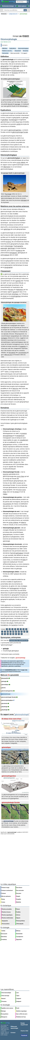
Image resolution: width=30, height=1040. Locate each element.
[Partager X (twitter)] (26, 36)
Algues (18, 918)
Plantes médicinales (7, 918)
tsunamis (14, 625)
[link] (8, 1)
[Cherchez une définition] (25, 10)
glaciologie (11, 248)
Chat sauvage (5, 995)
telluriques (24, 200)
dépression (7, 167)
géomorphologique (7, 700)
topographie (8, 267)
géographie (4, 66)
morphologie (5, 68)
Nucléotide (19, 933)
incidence (19, 250)
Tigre (17, 995)
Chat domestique (6, 992)
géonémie (4, 703)
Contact (13, 1032)
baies (24, 560)
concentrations (22, 352)
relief (12, 61)
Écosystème (4, 1014)
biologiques (13, 252)
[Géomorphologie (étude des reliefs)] (15, 89)
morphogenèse (16, 296)
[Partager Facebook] (24, 36)
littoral (24, 588)
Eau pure (18, 893)
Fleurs (18, 909)
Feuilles (18, 912)
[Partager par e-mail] (20, 36)
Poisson (3, 893)
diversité (10, 104)
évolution (15, 73)
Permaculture (5, 923)
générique (7, 229)
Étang (3, 899)
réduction (15, 388)
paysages (17, 104)
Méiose (18, 930)
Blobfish (18, 902)
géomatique (5, 684)
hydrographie (18, 246)
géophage (4, 706)
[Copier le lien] (22, 36)
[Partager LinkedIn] (28, 36)
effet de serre (8, 354)
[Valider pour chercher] (28, 2)
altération (20, 289)
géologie (16, 66)
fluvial (15, 462)
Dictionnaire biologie (8, 6)
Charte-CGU (24, 1031)
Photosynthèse (20, 920)
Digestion (19, 939)
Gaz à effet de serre (21, 1014)
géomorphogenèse (15, 130)
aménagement (14, 588)
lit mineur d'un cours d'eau (11, 719)
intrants (8, 241)
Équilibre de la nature (7, 1008)
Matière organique (21, 1011)
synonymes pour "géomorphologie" (18, 640)
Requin (18, 896)
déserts (23, 522)
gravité (15, 292)
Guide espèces (22, 6)
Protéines (4, 939)
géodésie (5, 120)
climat (5, 296)
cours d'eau (20, 476)
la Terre (13, 68)
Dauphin (18, 899)
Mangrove (4, 1017)
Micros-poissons (6, 896)
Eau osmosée (20, 890)
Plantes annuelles (7, 909)
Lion (17, 992)
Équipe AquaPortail (24, 1023)
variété (18, 124)
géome (3, 687)
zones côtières (13, 522)
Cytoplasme (19, 936)
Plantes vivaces (6, 912)
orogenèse (23, 346)
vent (15, 440)
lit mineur (16, 492)
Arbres (18, 915)
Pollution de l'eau (21, 1017)
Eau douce (19, 887)
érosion (11, 289)
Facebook (24, 1035)
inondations (4, 625)
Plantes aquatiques (7, 915)
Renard (3, 998)
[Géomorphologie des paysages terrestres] (15, 313)
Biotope (3, 1011)
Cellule (3, 930)
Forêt (17, 1008)
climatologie (9, 246)
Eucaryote (4, 933)
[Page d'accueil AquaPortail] (8, 2)
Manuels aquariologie (14, 1027)
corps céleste (21, 162)
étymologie (8, 194)
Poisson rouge (5, 887)
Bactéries (4, 936)
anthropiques (5, 255)
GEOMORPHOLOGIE (10, 669)
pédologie (4, 248)
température (20, 435)
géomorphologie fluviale (20, 132)
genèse (18, 281)
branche (5, 474)
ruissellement (24, 440)
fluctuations (12, 352)
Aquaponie (5, 920)
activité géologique (17, 553)
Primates (3, 1001)
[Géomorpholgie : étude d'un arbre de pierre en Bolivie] (15, 183)
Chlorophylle (19, 923)
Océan (3, 902)
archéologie (13, 120)
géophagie (4, 709)
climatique (15, 294)
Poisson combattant (7, 890)
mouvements (7, 504)
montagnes (4, 338)
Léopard (18, 998)
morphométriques (17, 70)
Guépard (18, 1001)
